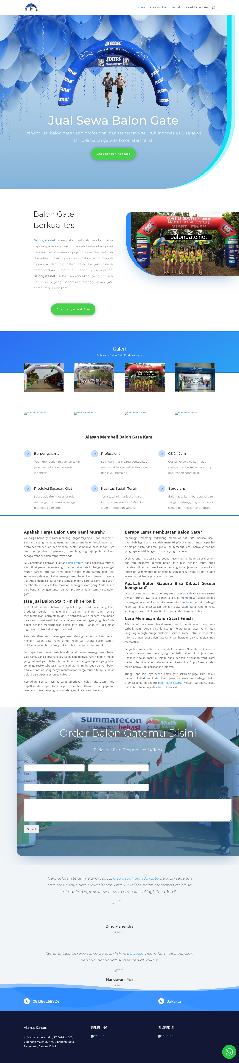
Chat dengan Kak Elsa (113, 153)
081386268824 (46, 1001)
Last (90, 773)
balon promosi (75, 563)
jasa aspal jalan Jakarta (135, 878)
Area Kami (156, 7)
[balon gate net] (195, 390)
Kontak (176, 7)
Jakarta (174, 1001)
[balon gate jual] (186, 411)
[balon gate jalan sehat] (94, 390)
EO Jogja (135, 953)
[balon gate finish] (135, 411)
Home (141, 7)
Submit (31, 829)
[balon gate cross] (144, 390)
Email (29, 781)
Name (30, 762)
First (26, 773)
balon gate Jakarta (170, 682)
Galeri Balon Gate (196, 7)
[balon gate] (35, 411)
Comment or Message (41, 796)
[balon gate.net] (85, 411)
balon (189, 602)
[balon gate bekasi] (44, 390)
